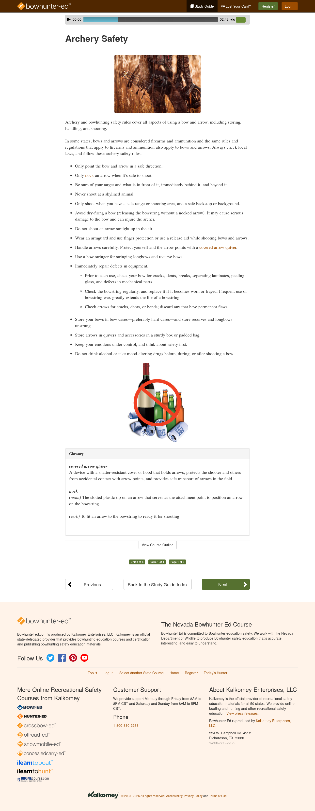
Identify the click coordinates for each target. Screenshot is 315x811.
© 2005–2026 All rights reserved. (143, 796)
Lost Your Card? (238, 6)
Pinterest (73, 658)
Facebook (62, 658)
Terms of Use (218, 796)
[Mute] (233, 20)
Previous (92, 584)
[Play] (69, 19)
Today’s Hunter (215, 672)
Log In (290, 6)
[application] (157, 20)
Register (268, 6)
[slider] (243, 20)
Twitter (50, 658)
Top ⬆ (93, 672)
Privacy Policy (193, 796)
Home (174, 672)
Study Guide (204, 6)
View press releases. (242, 713)
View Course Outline (157, 544)
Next (222, 584)
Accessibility (174, 796)
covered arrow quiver (217, 247)
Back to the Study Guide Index (158, 584)
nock (89, 175)
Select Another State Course (141, 672)
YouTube (84, 658)
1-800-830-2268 (126, 725)
